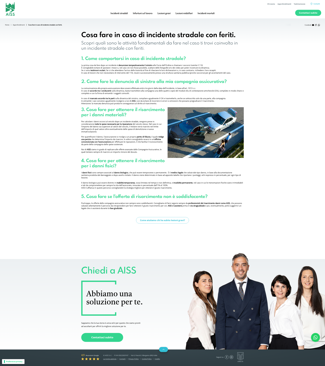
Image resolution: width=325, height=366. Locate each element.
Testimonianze (299, 4)
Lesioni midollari (184, 13)
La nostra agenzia (109, 359)
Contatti (316, 4)
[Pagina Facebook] (227, 357)
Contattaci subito (102, 337)
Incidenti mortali (206, 13)
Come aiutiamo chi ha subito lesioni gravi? (162, 220)
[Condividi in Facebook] (316, 25)
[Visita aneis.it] (240, 357)
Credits (157, 359)
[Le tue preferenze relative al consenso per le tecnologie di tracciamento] (13, 361)
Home (7, 25)
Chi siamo (271, 4)
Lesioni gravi (164, 13)
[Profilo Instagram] (231, 357)
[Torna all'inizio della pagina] (163, 349)
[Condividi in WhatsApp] (319, 25)
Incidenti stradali (119, 13)
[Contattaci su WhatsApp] (315, 337)
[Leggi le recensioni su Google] (90, 357)
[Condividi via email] (313, 25)
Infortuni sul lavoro (142, 13)
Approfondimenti (284, 4)
